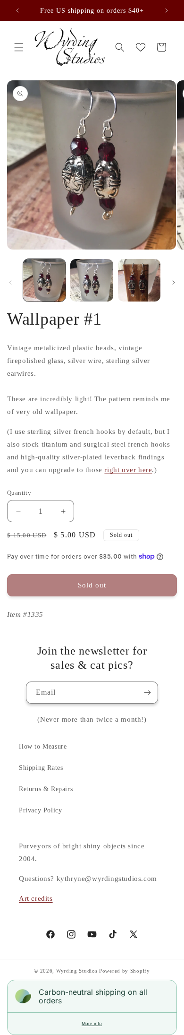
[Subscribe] (147, 692)
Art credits (36, 898)
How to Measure (43, 746)
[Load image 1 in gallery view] (44, 280)
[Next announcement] (166, 10)
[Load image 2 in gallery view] (91, 280)
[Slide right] (173, 282)
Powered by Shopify (124, 971)
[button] (18, 47)
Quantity (19, 492)
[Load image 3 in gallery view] (139, 280)
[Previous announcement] (17, 10)
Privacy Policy (40, 810)
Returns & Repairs (46, 789)
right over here (128, 470)
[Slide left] (10, 282)
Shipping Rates (41, 767)
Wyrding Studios (77, 971)
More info (92, 1023)
